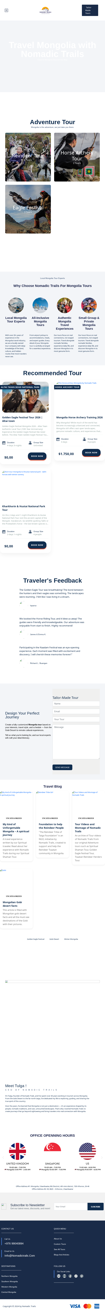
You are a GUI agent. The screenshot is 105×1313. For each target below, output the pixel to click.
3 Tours (28, 212)
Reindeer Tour (28, 155)
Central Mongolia (8, 1292)
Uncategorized (14, 818)
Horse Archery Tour (77, 155)
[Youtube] (64, 1276)
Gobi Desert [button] (54, 939)
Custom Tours (60, 1244)
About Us (58, 1239)
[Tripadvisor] (58, 1276)
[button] (3, 1157)
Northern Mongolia (9, 1276)
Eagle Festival (28, 207)
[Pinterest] (81, 1276)
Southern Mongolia (9, 1281)
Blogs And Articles (61, 1255)
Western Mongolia (9, 1287)
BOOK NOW (37, 456)
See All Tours (59, 1249)
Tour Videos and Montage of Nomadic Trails (88, 828)
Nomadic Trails (29, 1306)
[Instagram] (76, 1276)
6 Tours (28, 160)
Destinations (59, 1260)
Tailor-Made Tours (88, 10)
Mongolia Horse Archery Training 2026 (79, 417)
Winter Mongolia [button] (71, 939)
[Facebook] (70, 1276)
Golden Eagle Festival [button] (35, 939)
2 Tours (77, 163)
